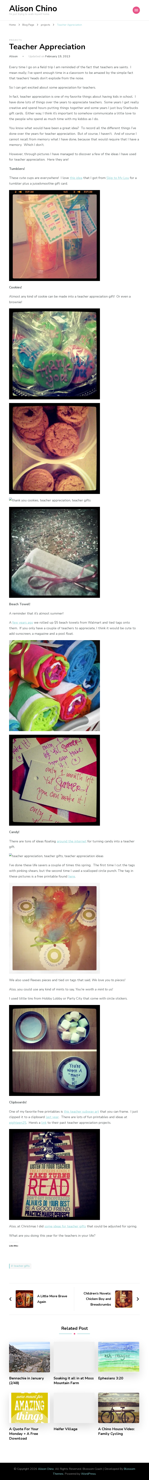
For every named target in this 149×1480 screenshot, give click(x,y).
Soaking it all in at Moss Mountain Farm (74, 1380)
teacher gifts (22, 1266)
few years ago (22, 622)
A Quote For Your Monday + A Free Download (24, 1434)
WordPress (88, 1474)
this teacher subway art (81, 1111)
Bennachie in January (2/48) (26, 1380)
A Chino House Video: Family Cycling (116, 1431)
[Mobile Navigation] (136, 10)
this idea (76, 178)
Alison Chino (33, 8)
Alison (13, 56)
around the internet (71, 841)
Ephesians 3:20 (110, 1378)
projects (15, 40)
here (71, 876)
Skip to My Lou (117, 178)
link (44, 1122)
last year (52, 1117)
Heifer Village (65, 1429)
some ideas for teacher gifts (65, 1226)
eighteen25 (17, 1122)
